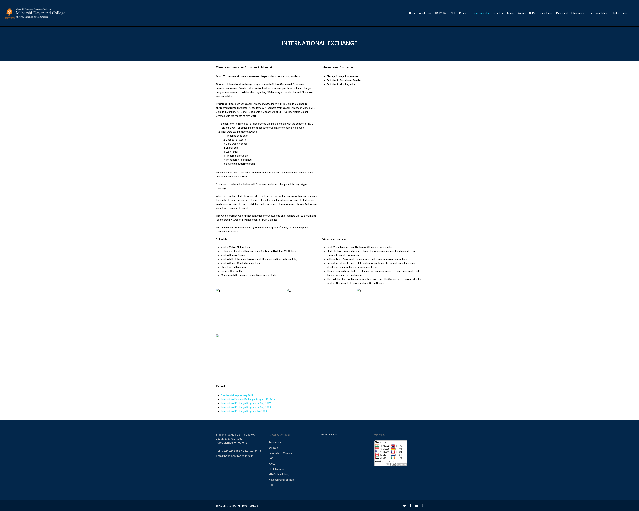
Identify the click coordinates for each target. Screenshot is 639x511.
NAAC (272, 463)
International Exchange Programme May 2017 (246, 403)
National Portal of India (281, 479)
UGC (271, 458)
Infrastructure (578, 13)
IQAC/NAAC (441, 13)
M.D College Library (279, 474)
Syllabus (273, 447)
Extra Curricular (481, 13)
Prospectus (275, 442)
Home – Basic (329, 434)
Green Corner (546, 13)
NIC (271, 485)
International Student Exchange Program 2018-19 (248, 399)
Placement (562, 13)
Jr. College (498, 13)
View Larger (249, 305)
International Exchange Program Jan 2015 (244, 411)
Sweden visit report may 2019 (237, 395)
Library (510, 13)
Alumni (522, 13)
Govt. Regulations (599, 13)
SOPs (532, 13)
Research (464, 13)
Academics (425, 13)
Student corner (620, 13)
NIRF (453, 13)
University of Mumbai (280, 453)
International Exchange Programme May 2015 (246, 407)
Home (412, 13)
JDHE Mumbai (276, 469)
